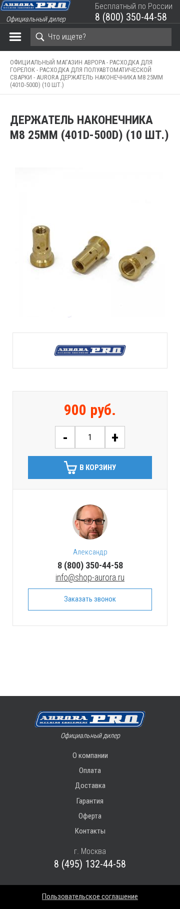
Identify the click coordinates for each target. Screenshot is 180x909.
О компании (90, 755)
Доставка (90, 785)
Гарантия (90, 801)
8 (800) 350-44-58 (131, 17)
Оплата (90, 770)
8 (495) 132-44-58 (90, 864)
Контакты (90, 831)
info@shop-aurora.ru (90, 577)
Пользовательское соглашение (90, 896)
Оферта (90, 816)
